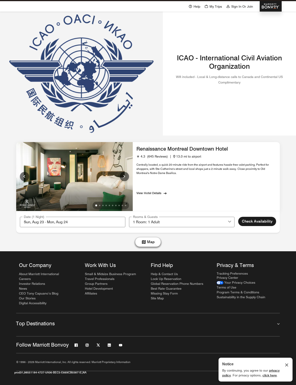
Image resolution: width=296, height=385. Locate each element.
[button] (229, 222)
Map (151, 242)
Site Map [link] (157, 298)
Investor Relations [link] (32, 284)
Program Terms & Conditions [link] (238, 292)
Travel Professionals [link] (99, 279)
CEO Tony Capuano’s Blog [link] (38, 293)
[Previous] (24, 176)
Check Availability (257, 221)
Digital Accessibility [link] (32, 303)
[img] (27, 203)
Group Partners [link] (96, 284)
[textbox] (72, 222)
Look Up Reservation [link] (166, 279)
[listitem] (81, 74)
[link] (152, 156)
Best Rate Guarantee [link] (166, 288)
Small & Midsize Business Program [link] (110, 274)
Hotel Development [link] (99, 288)
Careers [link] (25, 279)
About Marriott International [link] (39, 274)
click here (269, 375)
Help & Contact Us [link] (164, 274)
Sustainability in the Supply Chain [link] (241, 297)
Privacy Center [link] (227, 277)
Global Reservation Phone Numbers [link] (177, 284)
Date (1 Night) (34, 217)
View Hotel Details (148, 193)
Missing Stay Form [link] (164, 293)
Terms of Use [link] (226, 287)
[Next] (124, 176)
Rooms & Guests (145, 217)
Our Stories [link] (27, 298)
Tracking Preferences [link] (232, 273)
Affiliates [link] (91, 293)
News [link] (23, 288)
